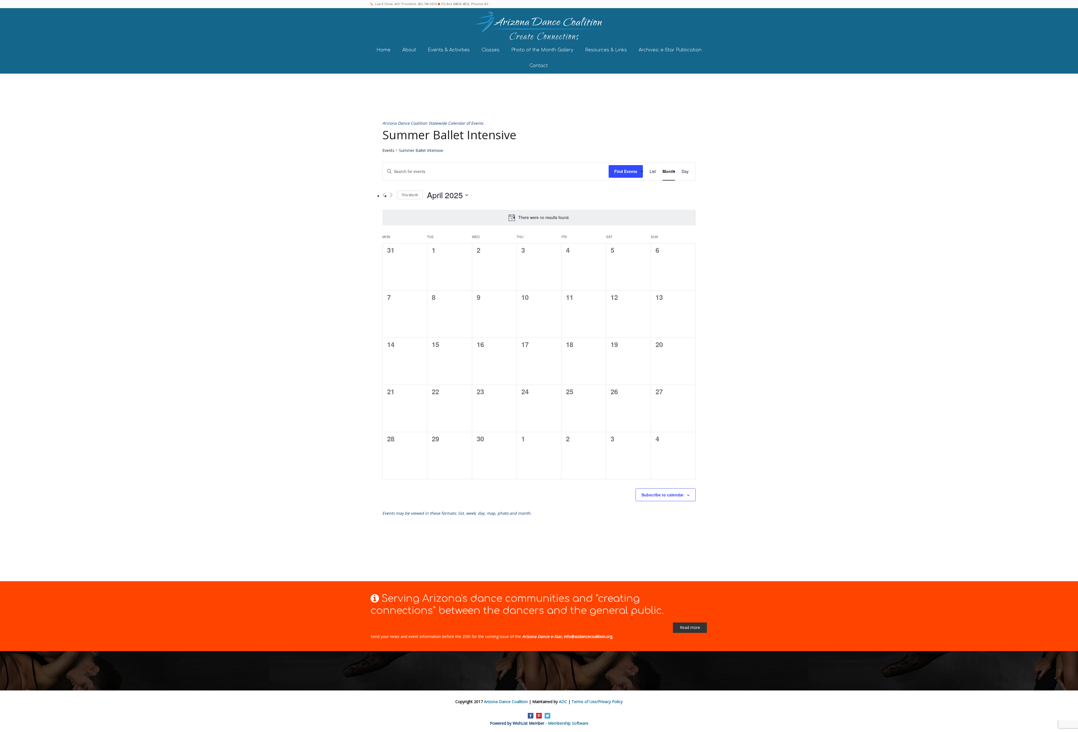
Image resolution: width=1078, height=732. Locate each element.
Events (388, 150)
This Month (409, 194)
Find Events (625, 171)
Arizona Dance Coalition (506, 701)
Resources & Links (606, 50)
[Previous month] (383, 195)
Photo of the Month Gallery (542, 50)
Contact (538, 65)
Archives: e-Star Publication (670, 50)
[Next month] (391, 195)
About (409, 50)
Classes (490, 50)
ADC (563, 701)
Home (383, 50)
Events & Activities (449, 50)
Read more (690, 627)
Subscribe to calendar (662, 495)
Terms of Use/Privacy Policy (597, 701)
